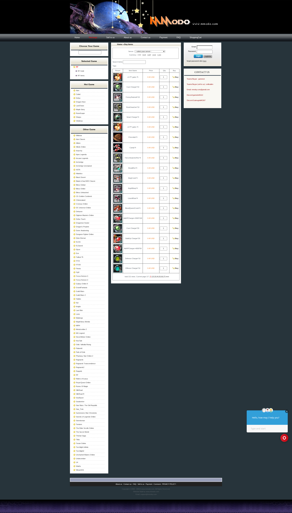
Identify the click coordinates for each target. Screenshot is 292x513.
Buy (176, 77)
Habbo (78, 299)
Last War (79, 310)
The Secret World (82, 432)
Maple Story (80, 109)
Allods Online (81, 147)
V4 (77, 462)
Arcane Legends (82, 158)
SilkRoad (79, 390)
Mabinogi (79, 318)
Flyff (77, 272)
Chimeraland (80, 200)
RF (77, 375)
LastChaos (80, 106)
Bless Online (80, 189)
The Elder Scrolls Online (85, 428)
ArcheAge (79, 162)
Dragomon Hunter (82, 223)
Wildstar (79, 135)
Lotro (78, 314)
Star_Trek (79, 409)
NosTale (79, 341)
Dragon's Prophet (82, 227)
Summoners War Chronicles (86, 413)
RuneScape (80, 113)
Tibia (78, 439)
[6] (162, 276)
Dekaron (79, 211)
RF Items (81, 75)
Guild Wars (80, 291)
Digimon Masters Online (85, 215)
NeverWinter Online (83, 337)
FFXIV (78, 265)
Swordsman (80, 420)
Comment (157, 484)
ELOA (78, 242)
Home (77, 37)
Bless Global (80, 185)
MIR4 (78, 325)
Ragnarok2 (80, 367)
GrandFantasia (81, 287)
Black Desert (81, 177)
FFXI (78, 261)
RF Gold (81, 71)
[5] (160, 276)
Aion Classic (80, 139)
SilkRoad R (80, 394)
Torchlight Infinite (82, 447)
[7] (164, 276)
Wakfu (78, 466)
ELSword (79, 246)
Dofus (78, 98)
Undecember (81, 458)
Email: (194, 47)
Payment (163, 37)
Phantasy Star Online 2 (84, 356)
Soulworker (80, 401)
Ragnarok (79, 360)
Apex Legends (81, 154)
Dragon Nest (80, 102)
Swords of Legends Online (86, 417)
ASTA (78, 170)
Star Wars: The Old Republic (86, 405)
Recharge (93, 37)
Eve (77, 253)
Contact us (145, 37)
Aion (77, 90)
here (204, 61)
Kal (77, 303)
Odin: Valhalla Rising (83, 344)
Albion (78, 143)
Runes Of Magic (82, 386)
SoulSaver (80, 398)
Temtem (79, 424)
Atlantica (79, 173)
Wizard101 (80, 470)
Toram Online (81, 443)
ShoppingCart (196, 37)
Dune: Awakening (82, 230)
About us (128, 37)
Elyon (78, 249)
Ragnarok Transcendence (86, 363)
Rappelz (79, 371)
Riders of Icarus (82, 379)
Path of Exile (80, 352)
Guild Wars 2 (81, 295)
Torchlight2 (80, 451)
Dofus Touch (80, 219)
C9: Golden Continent (84, 196)
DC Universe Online (83, 208)
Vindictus (79, 121)
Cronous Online (82, 204)
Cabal (78, 94)
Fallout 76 (79, 257)
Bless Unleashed (82, 192)
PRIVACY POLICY (169, 484)
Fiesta (78, 268)
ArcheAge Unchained (84, 166)
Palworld (79, 348)
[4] (157, 276)
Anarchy (79, 151)
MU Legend (80, 333)
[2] (153, 276)
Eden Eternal (80, 238)
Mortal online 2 (81, 329)
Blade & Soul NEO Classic (85, 181)
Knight (78, 306)
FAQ (179, 37)
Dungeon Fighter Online (85, 234)
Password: (192, 51)
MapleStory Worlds (83, 322)
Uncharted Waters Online (85, 455)
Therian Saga (81, 436)
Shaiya (78, 117)
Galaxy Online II (82, 284)
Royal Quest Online (83, 382)
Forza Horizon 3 (82, 276)
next (167, 276)
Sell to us (110, 37)
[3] (155, 276)
